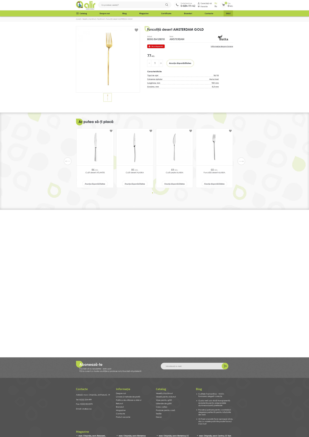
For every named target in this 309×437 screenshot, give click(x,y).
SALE (228, 13)
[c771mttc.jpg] (223, 38)
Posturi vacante (123, 417)
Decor (159, 417)
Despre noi (105, 13)
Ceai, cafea (161, 407)
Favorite (204, 6)
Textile (159, 414)
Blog (124, 13)
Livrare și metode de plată (128, 397)
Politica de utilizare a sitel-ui (128, 400)
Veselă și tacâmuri (164, 393)
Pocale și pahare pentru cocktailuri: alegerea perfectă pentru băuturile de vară (214, 412)
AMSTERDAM (177, 39)
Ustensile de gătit (164, 404)
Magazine (144, 13)
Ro (216, 3)
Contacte (209, 13)
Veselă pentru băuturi (166, 397)
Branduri (188, 13)
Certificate (166, 13)
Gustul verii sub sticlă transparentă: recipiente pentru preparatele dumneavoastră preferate (214, 403)
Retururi (119, 404)
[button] (152, 192)
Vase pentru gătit (164, 400)
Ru (216, 6)
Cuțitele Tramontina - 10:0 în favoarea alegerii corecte (211, 395)
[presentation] (67, 161)
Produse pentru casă (165, 410)
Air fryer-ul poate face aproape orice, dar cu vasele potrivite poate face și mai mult (215, 421)
